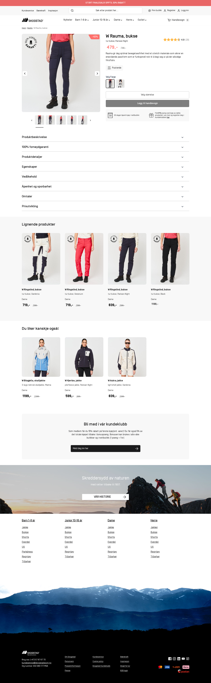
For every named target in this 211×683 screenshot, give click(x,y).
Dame (117, 20)
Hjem (24, 28)
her (168, 117)
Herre (129, 20)
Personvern (69, 661)
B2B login (124, 671)
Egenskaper (29, 166)
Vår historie (102, 497)
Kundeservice (28, 11)
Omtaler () (176, 39)
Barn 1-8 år (81, 20)
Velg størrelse (147, 95)
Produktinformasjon (73, 666)
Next (97, 73)
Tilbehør (26, 561)
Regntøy (26, 557)
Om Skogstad (70, 657)
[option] (41, 273)
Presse (67, 671)
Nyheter (67, 20)
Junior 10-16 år (100, 20)
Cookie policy (98, 661)
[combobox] (105, 10)
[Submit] (72, 10)
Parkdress (27, 552)
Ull (23, 547)
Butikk (30, 28)
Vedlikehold (29, 176)
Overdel (26, 542)
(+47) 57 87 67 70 (38, 660)
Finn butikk (157, 10)
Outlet (141, 20)
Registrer (171, 10)
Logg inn (185, 10)
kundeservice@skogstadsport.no (36, 663)
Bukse (25, 532)
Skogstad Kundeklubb (101, 666)
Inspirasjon (53, 11)
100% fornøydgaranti (35, 147)
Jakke (25, 527)
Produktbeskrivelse (34, 137)
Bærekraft (41, 11)
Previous (25, 73)
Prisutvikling (30, 206)
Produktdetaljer (32, 156)
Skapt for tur (125, 666)
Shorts (25, 537)
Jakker (154, 527)
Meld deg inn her (80, 448)
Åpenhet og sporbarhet (37, 186)
